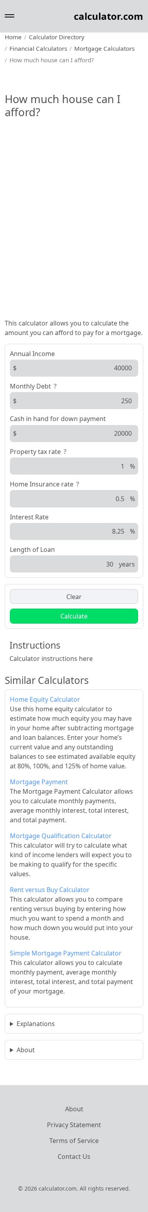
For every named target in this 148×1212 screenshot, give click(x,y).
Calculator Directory (56, 37)
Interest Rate (29, 517)
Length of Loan (32, 549)
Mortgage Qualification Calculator (61, 835)
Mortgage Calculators (104, 48)
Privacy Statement (74, 1124)
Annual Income (32, 353)
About (26, 1049)
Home (13, 37)
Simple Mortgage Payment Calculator (66, 953)
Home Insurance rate (41, 484)
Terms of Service (74, 1140)
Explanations (36, 1023)
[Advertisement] (74, 234)
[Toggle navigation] (9, 16)
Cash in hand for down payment (58, 418)
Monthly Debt (30, 386)
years (127, 564)
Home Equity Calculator (45, 699)
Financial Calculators (38, 48)
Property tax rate (35, 451)
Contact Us (74, 1156)
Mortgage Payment (39, 781)
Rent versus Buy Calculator (50, 889)
